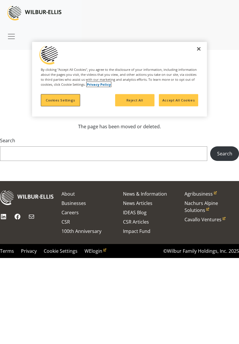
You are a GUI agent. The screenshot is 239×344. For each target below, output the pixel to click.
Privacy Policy (99, 84)
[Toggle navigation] (11, 33)
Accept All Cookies (178, 100)
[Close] (198, 49)
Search (7, 140)
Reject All (134, 100)
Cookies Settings (60, 100)
